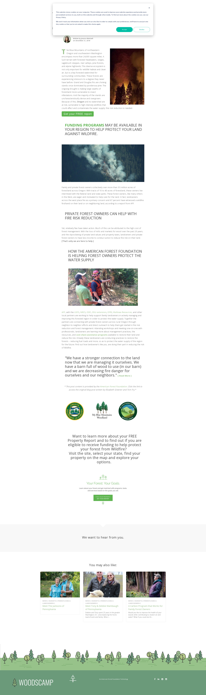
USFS (76, 312)
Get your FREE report (78, 113)
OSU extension (99, 312)
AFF (63, 312)
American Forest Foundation (113, 386)
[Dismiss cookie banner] (149, 8)
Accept (124, 29)
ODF (89, 312)
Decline (141, 29)
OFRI (110, 312)
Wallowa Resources (122, 312)
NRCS (83, 312)
